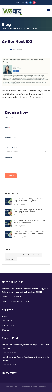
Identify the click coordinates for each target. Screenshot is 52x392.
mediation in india (13, 255)
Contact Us (7, 320)
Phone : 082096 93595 (11, 296)
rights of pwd (11, 259)
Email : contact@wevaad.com (15, 301)
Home (4, 29)
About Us (6, 316)
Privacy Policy (8, 325)
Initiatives (15, 29)
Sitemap (6, 330)
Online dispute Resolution (32, 255)
